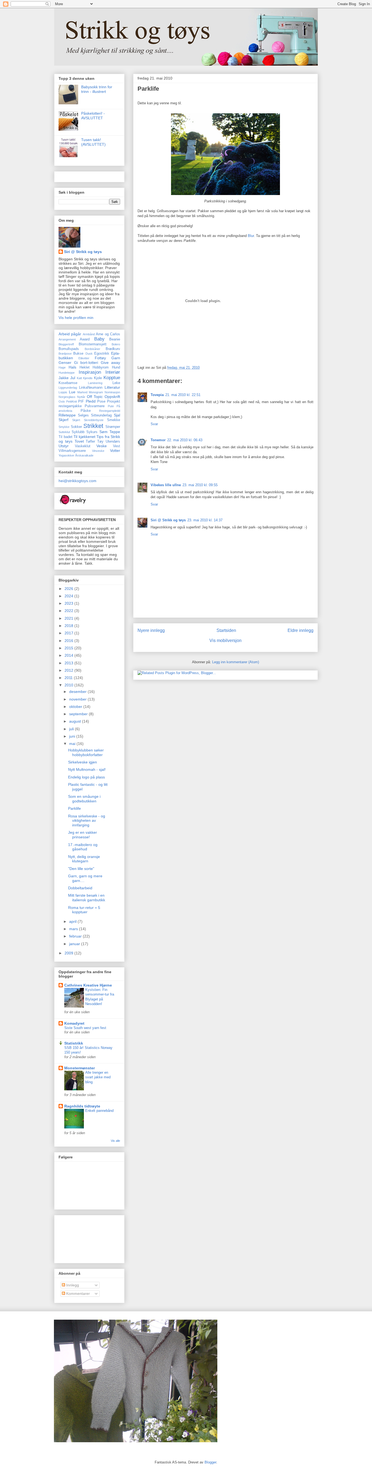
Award (85, 339)
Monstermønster (79, 1068)
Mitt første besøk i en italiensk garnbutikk (86, 897)
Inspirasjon (90, 372)
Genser (65, 362)
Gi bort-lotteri (86, 362)
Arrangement (67, 339)
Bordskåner (92, 349)
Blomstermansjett (92, 344)
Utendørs (113, 441)
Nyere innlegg (151, 630)
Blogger (210, 1462)
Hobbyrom (101, 367)
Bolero (116, 344)
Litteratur (112, 387)
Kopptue (111, 377)
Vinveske (98, 450)
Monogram (96, 392)
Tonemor (158, 440)
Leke (116, 383)
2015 (69, 648)
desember (78, 691)
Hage (62, 367)
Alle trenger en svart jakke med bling (98, 1077)
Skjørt (76, 420)
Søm (103, 432)
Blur (251, 236)
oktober (76, 706)
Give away (110, 362)
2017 (69, 633)
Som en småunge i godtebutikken (84, 798)
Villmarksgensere (72, 451)
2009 (69, 953)
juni (72, 736)
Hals (72, 367)
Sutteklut (64, 432)
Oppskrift (112, 396)
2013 (69, 663)
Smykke (64, 426)
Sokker (76, 427)
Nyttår (81, 396)
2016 (69, 640)
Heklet (85, 367)
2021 (69, 618)
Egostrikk (101, 353)
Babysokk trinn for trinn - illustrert (96, 89)
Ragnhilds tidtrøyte (82, 1106)
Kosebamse (68, 383)
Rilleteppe (67, 415)
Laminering (95, 383)
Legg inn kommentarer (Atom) (235, 662)
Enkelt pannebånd (99, 1111)
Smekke (113, 420)
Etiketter (83, 358)
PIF (81, 401)
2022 (69, 610)
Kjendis (88, 378)
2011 (69, 677)
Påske (86, 411)
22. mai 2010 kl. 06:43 (184, 440)
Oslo (62, 401)
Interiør (112, 372)
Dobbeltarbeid (80, 888)
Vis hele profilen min (76, 317)
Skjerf (63, 420)
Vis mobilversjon (225, 640)
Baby (99, 339)
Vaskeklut (82, 446)
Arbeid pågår (70, 334)
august (75, 721)
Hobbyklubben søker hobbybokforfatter (86, 752)
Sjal (117, 415)
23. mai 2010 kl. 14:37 (204, 520)
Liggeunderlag (68, 387)
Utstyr (64, 446)
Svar (154, 424)
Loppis (63, 392)
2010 (69, 685)
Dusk (89, 353)
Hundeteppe (67, 372)
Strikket (93, 425)
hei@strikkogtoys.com (77, 481)
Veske (101, 446)
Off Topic (95, 396)
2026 (69, 588)
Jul (72, 378)
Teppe (114, 432)
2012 (69, 670)
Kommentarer (77, 1293)
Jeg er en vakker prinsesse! (82, 834)
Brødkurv (113, 349)
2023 (69, 603)
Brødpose (65, 353)
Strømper (112, 427)
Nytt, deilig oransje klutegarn (84, 858)
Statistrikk (73, 1043)
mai (73, 743)
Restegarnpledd (109, 410)
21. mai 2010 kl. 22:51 (182, 395)
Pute (111, 406)
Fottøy (100, 358)
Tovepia (157, 395)
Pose (101, 401)
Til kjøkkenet (84, 436)
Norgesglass (67, 396)
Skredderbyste (93, 420)
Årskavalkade (84, 455)
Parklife (148, 88)
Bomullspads (69, 349)
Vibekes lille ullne (166, 485)
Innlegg (72, 1285)
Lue (72, 392)
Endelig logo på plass (86, 777)
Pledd (91, 401)
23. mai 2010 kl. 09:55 (200, 485)
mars (74, 929)
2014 (69, 655)
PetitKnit (71, 401)
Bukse (78, 353)
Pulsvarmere (95, 406)
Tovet (79, 441)
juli (72, 729)
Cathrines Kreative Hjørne (88, 985)
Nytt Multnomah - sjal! (87, 769)
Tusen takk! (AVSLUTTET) (93, 142)
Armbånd (89, 334)
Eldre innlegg (300, 630)
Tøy (100, 441)
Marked (82, 392)
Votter (115, 450)
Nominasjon (112, 392)
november (78, 699)
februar (76, 936)
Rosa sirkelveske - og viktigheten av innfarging (86, 820)
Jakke (64, 378)
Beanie (114, 339)
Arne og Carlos (108, 334)
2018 (69, 625)
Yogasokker (66, 455)
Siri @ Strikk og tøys (168, 520)
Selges (83, 415)
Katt (79, 378)
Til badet (65, 437)
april (73, 921)
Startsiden (226, 630)
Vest (116, 446)
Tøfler (90, 441)
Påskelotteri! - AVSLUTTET (93, 115)
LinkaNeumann (90, 387)
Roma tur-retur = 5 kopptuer (84, 909)
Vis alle (115, 1140)
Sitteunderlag (101, 415)
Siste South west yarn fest (85, 1028)
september (79, 714)
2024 (69, 596)
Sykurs (91, 432)
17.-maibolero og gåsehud (82, 846)
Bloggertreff (66, 344)
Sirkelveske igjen (82, 762)
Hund (116, 367)
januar (75, 944)
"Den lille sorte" (81, 868)
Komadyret (74, 1023)
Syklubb (78, 432)
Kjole (98, 378)
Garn (115, 358)
